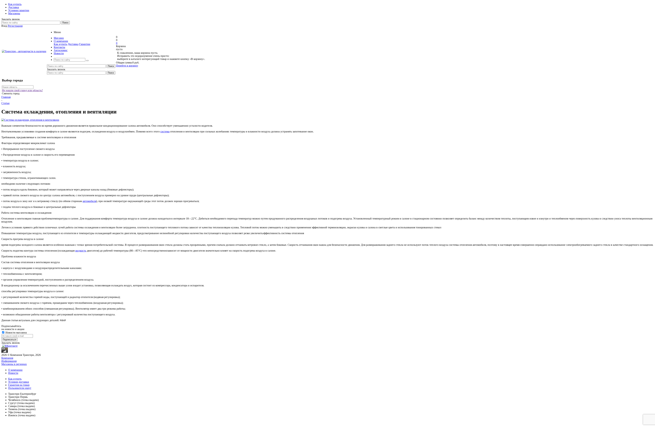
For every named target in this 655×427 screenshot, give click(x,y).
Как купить (60, 44)
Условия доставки (18, 381)
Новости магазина (16, 332)
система (165, 131)
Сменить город (10, 93)
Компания (7, 358)
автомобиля (89, 201)
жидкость (80, 250)
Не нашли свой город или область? (22, 90)
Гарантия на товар (19, 384)
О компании (15, 369)
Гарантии (84, 44)
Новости (13, 373)
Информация (9, 361)
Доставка (73, 44)
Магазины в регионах (14, 364)
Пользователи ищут (19, 388)
